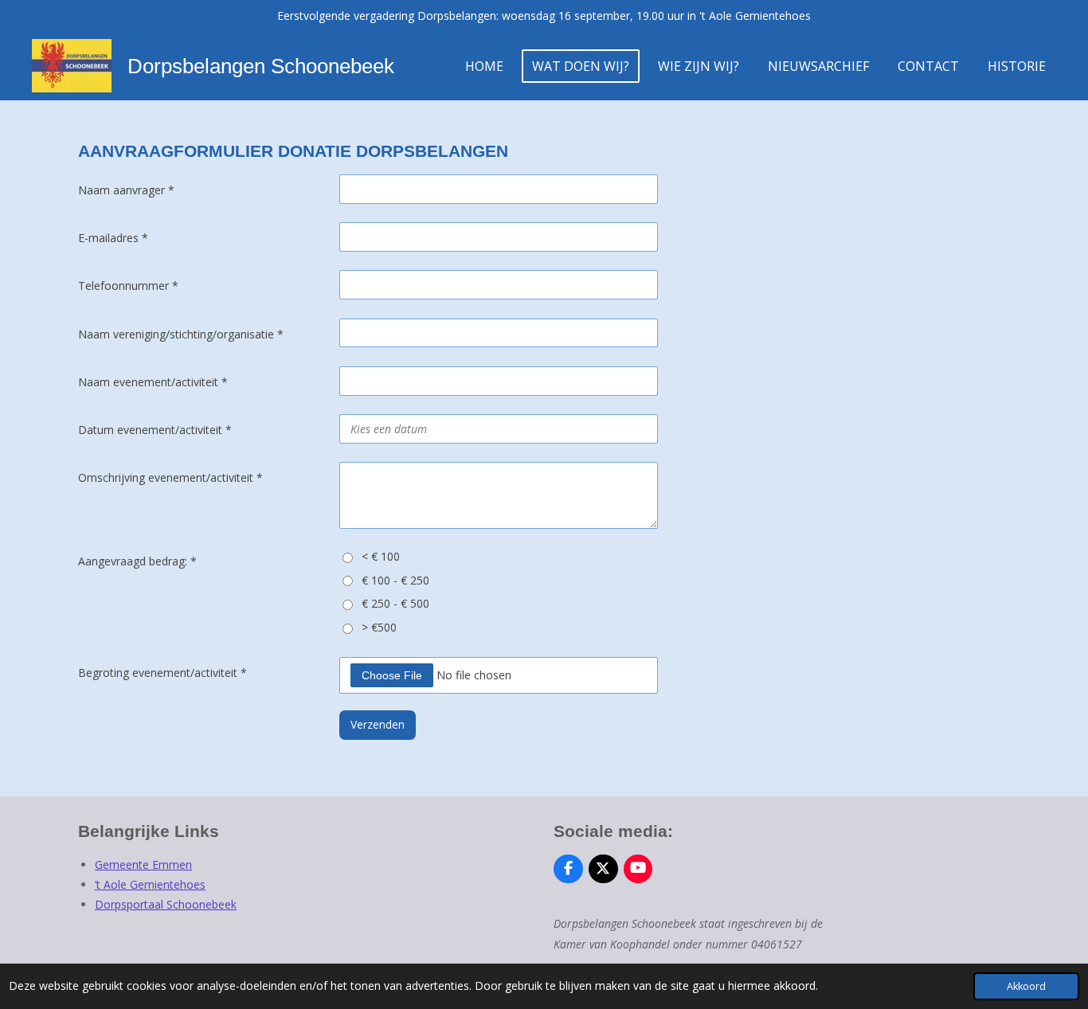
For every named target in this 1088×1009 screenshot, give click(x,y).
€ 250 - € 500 (395, 603)
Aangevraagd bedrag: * (137, 561)
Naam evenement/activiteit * (153, 381)
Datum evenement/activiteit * (155, 429)
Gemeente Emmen (143, 864)
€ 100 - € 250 (395, 580)
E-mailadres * (113, 237)
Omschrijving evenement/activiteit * (170, 477)
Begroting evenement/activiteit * (162, 672)
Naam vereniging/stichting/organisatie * (181, 334)
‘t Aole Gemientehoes (150, 884)
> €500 (379, 627)
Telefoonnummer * (128, 285)
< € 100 (381, 556)
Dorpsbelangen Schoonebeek (260, 66)
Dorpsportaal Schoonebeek (166, 904)
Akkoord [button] (1026, 986)
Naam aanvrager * (126, 189)
